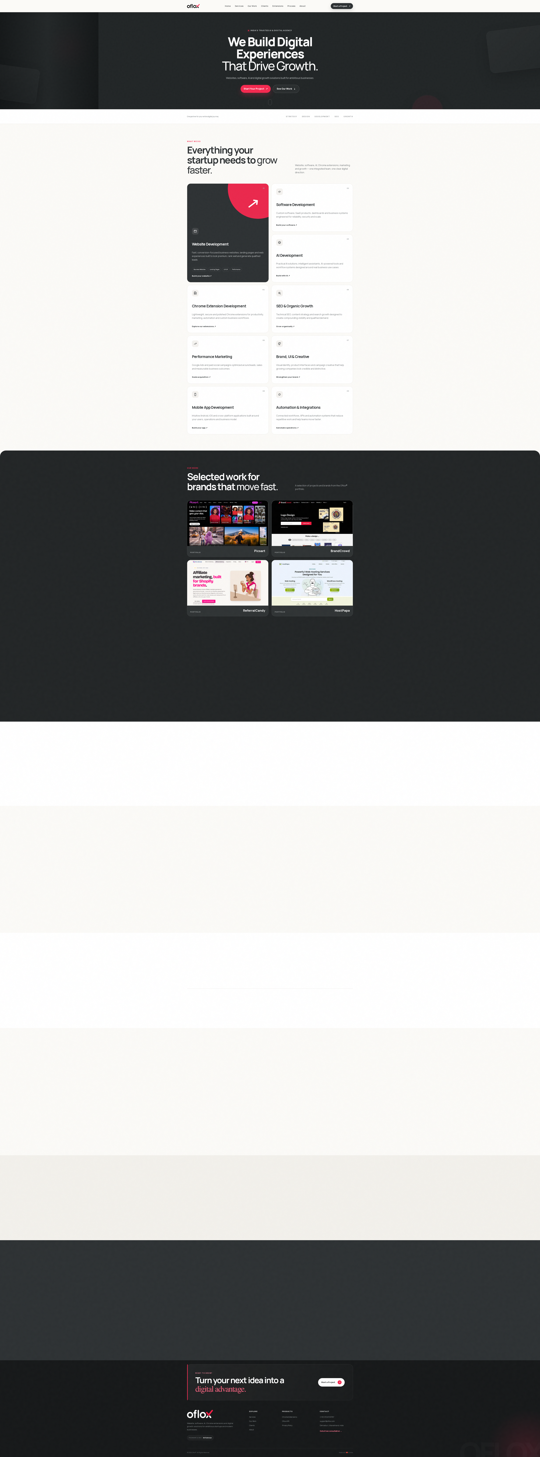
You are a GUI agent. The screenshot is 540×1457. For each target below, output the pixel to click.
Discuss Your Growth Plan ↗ (205, 900)
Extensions (277, 6)
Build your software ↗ (286, 225)
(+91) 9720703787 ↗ (195, 1312)
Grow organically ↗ (285, 326)
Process (291, 6)
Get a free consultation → (331, 1431)
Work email (316, 1262)
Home (228, 6)
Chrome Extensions (289, 1417)
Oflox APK (285, 1421)
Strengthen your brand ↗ (288, 377)
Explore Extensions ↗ (202, 1214)
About (303, 6)
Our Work (252, 6)
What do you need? (281, 1286)
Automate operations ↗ (287, 427)
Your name (277, 1262)
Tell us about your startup (283, 1298)
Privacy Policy (287, 1425)
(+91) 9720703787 (327, 1417)
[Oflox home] (193, 6)
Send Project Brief (311, 1330)
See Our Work (286, 88)
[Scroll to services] (270, 102)
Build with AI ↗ (283, 275)
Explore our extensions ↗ (204, 326)
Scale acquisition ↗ (201, 377)
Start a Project (341, 6)
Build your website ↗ (202, 276)
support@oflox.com (327, 1421)
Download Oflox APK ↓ (234, 1214)
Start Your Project (256, 88)
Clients (264, 6)
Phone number (279, 1274)
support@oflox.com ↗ (196, 1316)
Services (239, 6)
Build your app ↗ (199, 427)
